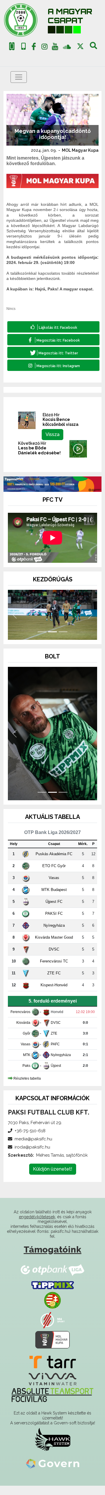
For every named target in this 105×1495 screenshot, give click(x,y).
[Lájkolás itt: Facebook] (53, 327)
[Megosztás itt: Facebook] (53, 339)
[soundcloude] (67, 46)
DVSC (54, 949)
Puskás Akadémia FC (54, 854)
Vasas (54, 878)
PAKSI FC (54, 913)
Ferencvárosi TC (54, 961)
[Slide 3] (63, 631)
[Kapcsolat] (23, 46)
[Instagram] (44, 48)
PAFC (55, 1044)
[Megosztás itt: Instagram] (53, 365)
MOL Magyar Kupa (80, 150)
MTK (26, 1055)
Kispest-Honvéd (54, 985)
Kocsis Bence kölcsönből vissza (60, 422)
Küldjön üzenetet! (52, 1169)
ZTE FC (54, 973)
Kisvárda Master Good (54, 937)
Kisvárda (23, 1023)
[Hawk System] (52, 1439)
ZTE (54, 1033)
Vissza (53, 434)
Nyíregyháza (54, 925)
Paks (26, 1066)
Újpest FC (54, 901)
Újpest (56, 1066)
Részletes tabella (27, 1078)
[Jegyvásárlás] (12, 46)
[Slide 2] (52, 631)
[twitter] (80, 46)
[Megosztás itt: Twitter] (53, 352)
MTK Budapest (54, 889)
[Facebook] (34, 48)
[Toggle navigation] (18, 77)
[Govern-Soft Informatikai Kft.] (52, 1463)
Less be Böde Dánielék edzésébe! (39, 450)
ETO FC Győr (54, 866)
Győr (26, 1033)
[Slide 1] (42, 631)
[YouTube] (55, 48)
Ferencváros (20, 1012)
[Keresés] (93, 48)
